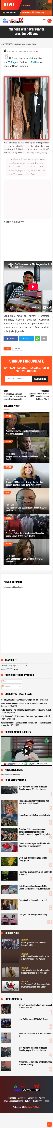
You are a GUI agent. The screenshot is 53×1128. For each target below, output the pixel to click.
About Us (22, 1098)
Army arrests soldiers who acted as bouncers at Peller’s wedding (35, 1063)
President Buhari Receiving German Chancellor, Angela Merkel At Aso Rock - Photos (25, 535)
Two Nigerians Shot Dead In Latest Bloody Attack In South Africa (26, 509)
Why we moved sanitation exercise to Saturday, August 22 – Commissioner (33, 788)
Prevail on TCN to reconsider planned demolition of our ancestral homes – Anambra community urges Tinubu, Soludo (34, 832)
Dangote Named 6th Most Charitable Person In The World (26, 458)
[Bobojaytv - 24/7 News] (26, 1092)
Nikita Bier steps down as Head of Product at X (35, 1035)
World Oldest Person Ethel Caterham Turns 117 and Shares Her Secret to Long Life (26, 724)
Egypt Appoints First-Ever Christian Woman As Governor (25, 560)
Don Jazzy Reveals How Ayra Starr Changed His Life (19, 700)
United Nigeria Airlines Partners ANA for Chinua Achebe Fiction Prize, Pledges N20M (34, 888)
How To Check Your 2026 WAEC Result (33, 1019)
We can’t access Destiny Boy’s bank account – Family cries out (35, 1006)
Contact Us (32, 1098)
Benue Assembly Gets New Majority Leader (34, 815)
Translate (15, 669)
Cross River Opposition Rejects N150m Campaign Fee (33, 859)
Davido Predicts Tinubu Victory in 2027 (33, 900)
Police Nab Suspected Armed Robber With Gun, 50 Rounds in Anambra (34, 802)
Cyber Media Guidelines (13, 1101)
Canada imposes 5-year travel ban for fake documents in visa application (34, 845)
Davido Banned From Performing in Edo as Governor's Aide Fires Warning (24, 705)
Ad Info (42, 1098)
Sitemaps (12, 1098)
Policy (27, 1101)
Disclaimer (37, 1101)
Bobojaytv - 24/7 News (32, 1107)
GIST (7, 492)
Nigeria (8, 518)
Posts (5, 681)
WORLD (17, 348)
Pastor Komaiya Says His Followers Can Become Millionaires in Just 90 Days (26, 711)
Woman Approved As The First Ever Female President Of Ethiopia (23, 433)
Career (46, 1101)
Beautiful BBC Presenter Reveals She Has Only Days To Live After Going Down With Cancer (24, 484)
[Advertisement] (28, 71)
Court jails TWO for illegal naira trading (33, 915)
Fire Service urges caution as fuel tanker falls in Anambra (35, 873)
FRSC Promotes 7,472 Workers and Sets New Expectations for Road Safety (25, 718)
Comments (7, 686)
